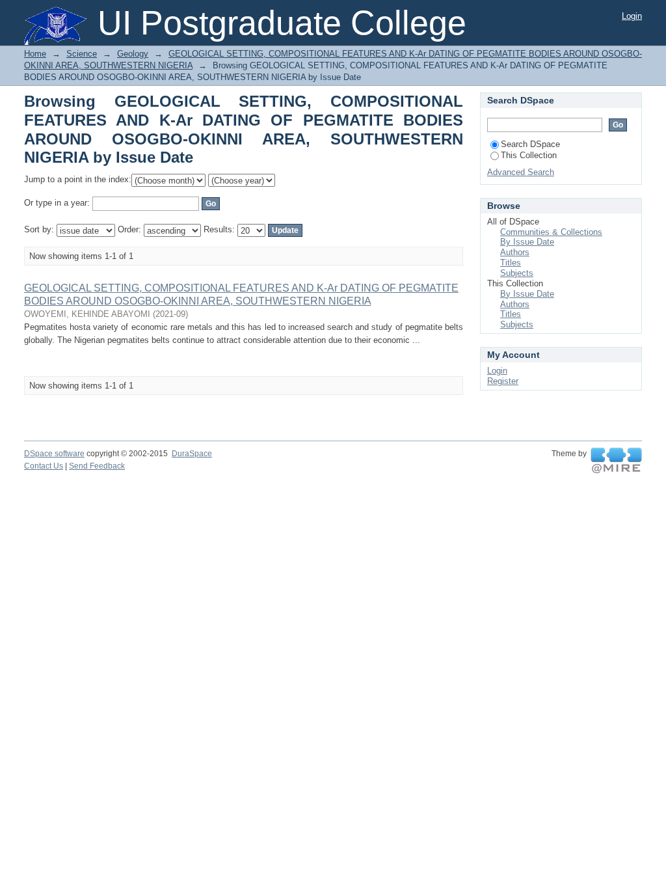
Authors (514, 252)
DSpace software (54, 453)
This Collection (529, 155)
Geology (132, 54)
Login (632, 16)
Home (35, 54)
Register (502, 381)
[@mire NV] (616, 460)
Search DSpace (530, 144)
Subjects (516, 273)
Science (81, 54)
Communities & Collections (551, 232)
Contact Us (43, 466)
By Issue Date (527, 242)
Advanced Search (520, 172)
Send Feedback (97, 466)
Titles (510, 262)
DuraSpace (192, 453)
